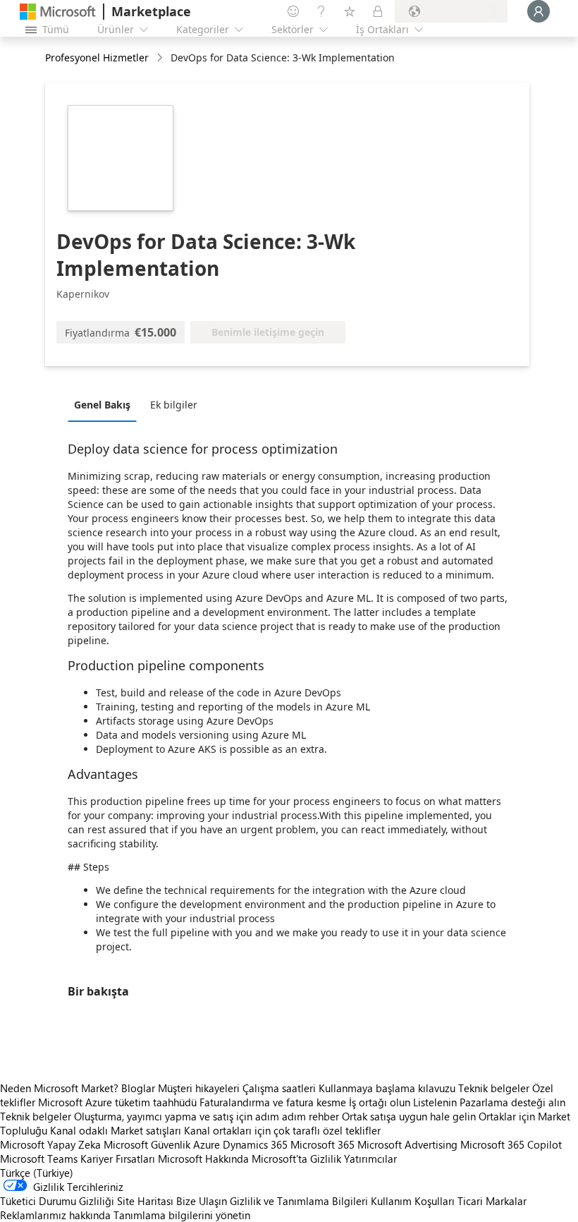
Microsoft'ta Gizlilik (296, 1158)
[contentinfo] (161, 58)
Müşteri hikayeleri (199, 1088)
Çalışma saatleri (279, 1088)
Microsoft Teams (39, 1158)
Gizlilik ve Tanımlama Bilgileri (299, 1201)
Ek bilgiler (173, 404)
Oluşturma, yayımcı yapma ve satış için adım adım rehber (206, 1116)
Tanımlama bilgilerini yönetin (181, 1215)
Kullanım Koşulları (413, 1201)
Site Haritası (145, 1201)
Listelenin (435, 1102)
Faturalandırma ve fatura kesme (272, 1102)
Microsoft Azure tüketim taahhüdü (118, 1102)
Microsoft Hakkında (203, 1158)
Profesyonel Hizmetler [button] (97, 57)
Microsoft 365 (322, 1144)
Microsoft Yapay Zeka (50, 1144)
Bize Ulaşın (201, 1201)
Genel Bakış (102, 404)
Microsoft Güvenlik (147, 1144)
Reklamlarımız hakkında (55, 1215)
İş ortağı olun (379, 1102)
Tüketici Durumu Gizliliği (57, 1201)
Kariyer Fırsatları (117, 1158)
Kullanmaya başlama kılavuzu (387, 1088)
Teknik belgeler (493, 1088)
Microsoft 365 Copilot (511, 1144)
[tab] (106, 404)
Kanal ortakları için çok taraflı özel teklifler (282, 1130)
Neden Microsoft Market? (59, 1088)
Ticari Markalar (492, 1201)
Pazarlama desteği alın (512, 1102)
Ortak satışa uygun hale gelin (409, 1116)
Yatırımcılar (370, 1158)
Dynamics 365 (255, 1144)
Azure (206, 1144)
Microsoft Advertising (407, 1144)
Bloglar (138, 1088)
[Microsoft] (58, 12)
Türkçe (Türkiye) (36, 1173)
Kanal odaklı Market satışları (115, 1130)
